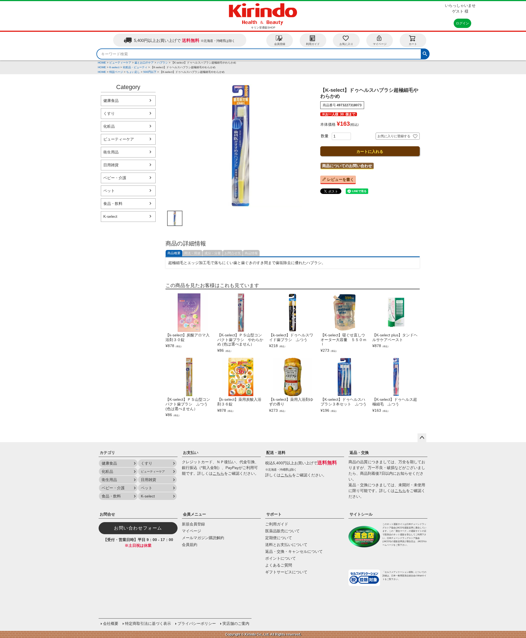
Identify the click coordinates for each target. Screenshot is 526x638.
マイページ (380, 43)
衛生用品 (111, 152)
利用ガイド (313, 43)
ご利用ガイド (276, 524)
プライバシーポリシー (197, 623)
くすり (109, 113)
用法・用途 (192, 253)
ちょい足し (133, 71)
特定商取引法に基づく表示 (148, 623)
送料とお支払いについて (286, 544)
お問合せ (107, 514)
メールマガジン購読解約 (203, 538)
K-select (114, 67)
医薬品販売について (282, 531)
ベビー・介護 (114, 178)
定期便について (278, 538)
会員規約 (189, 544)
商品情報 (251, 253)
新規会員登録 (193, 524)
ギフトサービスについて (286, 572)
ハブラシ (162, 62)
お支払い (190, 452)
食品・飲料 (112, 203)
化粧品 (109, 126)
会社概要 (110, 623)
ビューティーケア (120, 62)
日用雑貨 (111, 165)
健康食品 (111, 100)
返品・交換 (359, 452)
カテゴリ (107, 452)
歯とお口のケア (144, 62)
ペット (109, 190)
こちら (218, 473)
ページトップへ (422, 437)
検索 (425, 53)
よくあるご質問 (278, 565)
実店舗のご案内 (235, 623)
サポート (274, 514)
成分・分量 (212, 253)
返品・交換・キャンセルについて (294, 551)
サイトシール (361, 514)
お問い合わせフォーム (138, 528)
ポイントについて (280, 558)
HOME (102, 62)
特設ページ (116, 71)
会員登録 (279, 43)
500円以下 (149, 71)
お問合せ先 (232, 253)
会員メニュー (194, 514)
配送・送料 (275, 452)
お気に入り (346, 43)
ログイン (462, 23)
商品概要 (174, 253)
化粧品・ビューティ (135, 67)
